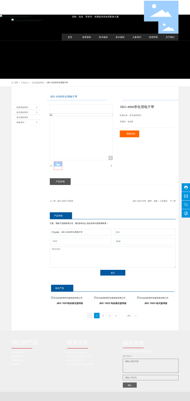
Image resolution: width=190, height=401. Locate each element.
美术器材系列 (17, 356)
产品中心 (25, 82)
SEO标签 (65, 396)
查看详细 (69, 297)
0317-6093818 (79, 352)
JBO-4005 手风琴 (65, 201)
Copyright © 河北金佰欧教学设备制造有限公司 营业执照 (36, 396)
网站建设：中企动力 (163, 396)
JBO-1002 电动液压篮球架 (112, 303)
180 (128, 316)
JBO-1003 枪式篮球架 (155, 303)
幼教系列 (15, 364)
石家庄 (175, 396)
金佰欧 (130, 122)
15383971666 (78, 356)
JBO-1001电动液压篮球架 (69, 303)
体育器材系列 (17, 352)
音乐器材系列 (38, 82)
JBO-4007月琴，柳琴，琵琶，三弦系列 (149, 201)
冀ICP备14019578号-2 (143, 396)
